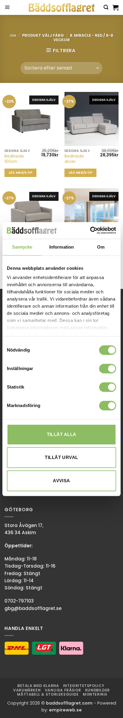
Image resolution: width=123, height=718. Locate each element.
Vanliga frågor (63, 690)
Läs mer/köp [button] (21, 172)
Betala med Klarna (38, 685)
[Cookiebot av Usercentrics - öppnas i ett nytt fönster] (90, 230)
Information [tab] (61, 246)
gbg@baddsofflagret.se (32, 608)
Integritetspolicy (83, 685)
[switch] (107, 368)
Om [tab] (100, 246)
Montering (95, 694)
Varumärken (27, 690)
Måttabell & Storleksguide (48, 694)
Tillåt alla (61, 434)
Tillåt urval (61, 457)
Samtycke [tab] (22, 246)
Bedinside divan (74, 159)
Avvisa (61, 480)
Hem (13, 35)
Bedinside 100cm (14, 159)
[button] (7, 7)
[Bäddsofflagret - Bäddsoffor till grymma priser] (61, 8)
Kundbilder (97, 690)
